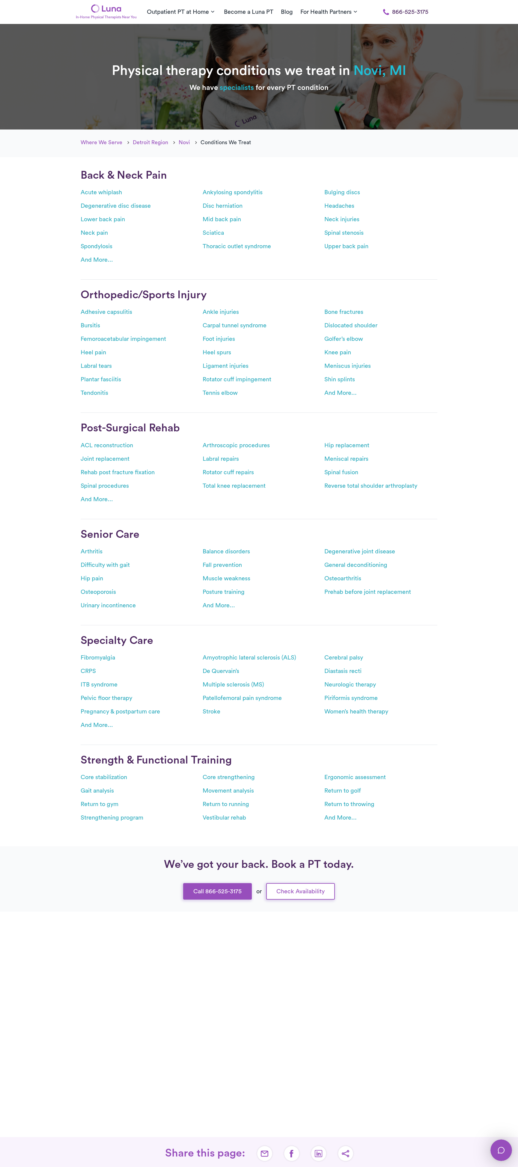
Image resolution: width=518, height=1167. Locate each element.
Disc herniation (223, 206)
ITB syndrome (99, 685)
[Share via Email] (264, 1153)
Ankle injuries (221, 312)
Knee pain (337, 353)
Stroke (211, 712)
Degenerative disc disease (116, 206)
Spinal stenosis (344, 233)
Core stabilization (104, 777)
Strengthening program (112, 818)
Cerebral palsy (343, 658)
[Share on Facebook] (291, 1153)
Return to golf (342, 791)
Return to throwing (349, 804)
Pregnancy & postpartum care (120, 712)
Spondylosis (96, 246)
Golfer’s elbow (343, 339)
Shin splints (339, 380)
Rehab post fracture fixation (118, 472)
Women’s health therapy (356, 712)
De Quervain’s (221, 671)
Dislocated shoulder (350, 326)
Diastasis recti (343, 671)
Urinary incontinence (108, 606)
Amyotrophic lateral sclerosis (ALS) (249, 658)
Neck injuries (341, 219)
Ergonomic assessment (355, 777)
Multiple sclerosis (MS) (233, 685)
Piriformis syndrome (351, 698)
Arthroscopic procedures (236, 445)
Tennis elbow (220, 393)
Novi (184, 142)
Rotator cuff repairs (228, 472)
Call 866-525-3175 (217, 892)
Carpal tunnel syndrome (234, 326)
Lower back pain (103, 219)
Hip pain (92, 579)
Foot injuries (219, 339)
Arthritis (92, 552)
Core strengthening (229, 777)
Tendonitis (94, 393)
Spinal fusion (341, 472)
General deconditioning (355, 565)
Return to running (226, 804)
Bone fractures (343, 312)
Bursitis (90, 326)
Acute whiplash (101, 192)
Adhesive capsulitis (106, 312)
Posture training (224, 592)
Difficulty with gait (105, 565)
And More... (97, 260)
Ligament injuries (226, 366)
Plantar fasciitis (101, 380)
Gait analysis (97, 791)
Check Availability (300, 892)
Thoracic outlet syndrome (237, 246)
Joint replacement (105, 459)
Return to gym (99, 804)
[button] (345, 1153)
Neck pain (94, 233)
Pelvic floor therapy (106, 698)
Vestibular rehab (224, 818)
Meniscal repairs (346, 459)
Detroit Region (150, 142)
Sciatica (213, 233)
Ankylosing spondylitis (233, 192)
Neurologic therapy (350, 685)
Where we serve (101, 142)
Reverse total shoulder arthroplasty (370, 486)
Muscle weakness (226, 579)
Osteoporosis (98, 592)
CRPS (88, 671)
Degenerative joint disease (359, 552)
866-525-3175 (410, 12)
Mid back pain (222, 219)
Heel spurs (217, 353)
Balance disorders (226, 552)
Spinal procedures (105, 486)
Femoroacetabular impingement (123, 339)
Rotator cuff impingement (237, 380)
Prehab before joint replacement (367, 592)
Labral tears (96, 366)
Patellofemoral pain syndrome (242, 698)
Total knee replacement (234, 486)
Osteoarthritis (342, 579)
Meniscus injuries (347, 366)
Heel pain (93, 353)
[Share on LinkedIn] (318, 1153)
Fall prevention (222, 565)
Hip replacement (346, 445)
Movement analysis (228, 791)
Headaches (339, 206)
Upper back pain (346, 246)
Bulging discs (342, 192)
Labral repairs (221, 459)
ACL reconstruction (107, 445)
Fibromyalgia (98, 658)
